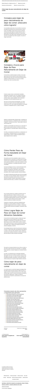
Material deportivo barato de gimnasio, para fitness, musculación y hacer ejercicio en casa (15, 0)
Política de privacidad (5, 386)
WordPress (9, 388)
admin (6, 329)
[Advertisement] (15, 44)
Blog (23, 328)
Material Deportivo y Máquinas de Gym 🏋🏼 (9, 3)
